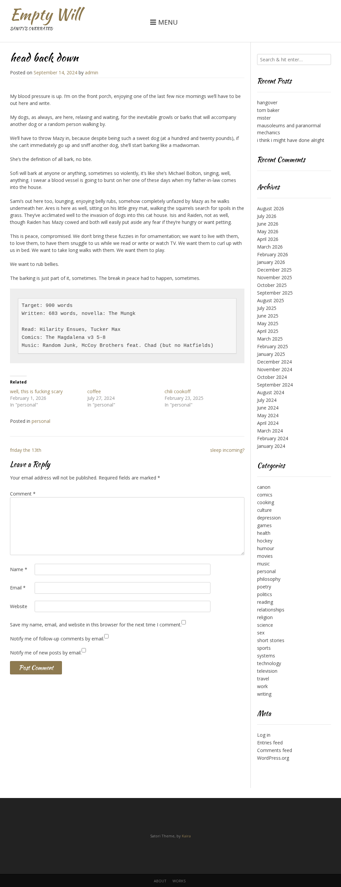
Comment (23, 493)
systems (266, 655)
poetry (264, 586)
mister (264, 118)
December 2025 (274, 270)
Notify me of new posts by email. (46, 652)
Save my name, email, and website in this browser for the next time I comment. (95, 624)
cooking (265, 502)
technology (269, 663)
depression (269, 517)
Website (18, 606)
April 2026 (267, 239)
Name (18, 569)
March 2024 (270, 431)
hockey (264, 540)
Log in (263, 735)
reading (265, 602)
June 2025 (267, 316)
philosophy (268, 579)
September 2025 (275, 293)
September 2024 (275, 385)
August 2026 (270, 208)
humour (265, 548)
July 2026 (266, 216)
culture (264, 510)
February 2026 (272, 254)
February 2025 (272, 346)
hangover (267, 102)
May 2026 (267, 231)
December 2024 (274, 362)
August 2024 (270, 392)
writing (264, 694)
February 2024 (272, 438)
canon (263, 487)
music (263, 563)
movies (265, 556)
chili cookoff (177, 391)
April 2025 (267, 331)
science (265, 625)
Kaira (186, 835)
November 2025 (274, 277)
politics (264, 594)
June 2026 (267, 224)
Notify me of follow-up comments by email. (57, 638)
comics (264, 494)
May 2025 (267, 323)
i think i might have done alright (290, 140)
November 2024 (274, 369)
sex (260, 632)
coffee (94, 391)
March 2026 (270, 247)
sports (264, 648)
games (264, 525)
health (263, 533)
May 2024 (267, 415)
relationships (270, 609)
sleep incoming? (227, 450)
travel (263, 678)
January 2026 (271, 262)
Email (18, 587)
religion (265, 617)
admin (91, 72)
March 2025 (270, 339)
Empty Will (45, 14)
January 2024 (271, 446)
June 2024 (267, 408)
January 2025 (271, 354)
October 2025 (272, 285)
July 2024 (266, 400)
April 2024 (267, 423)
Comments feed (274, 750)
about (160, 880)
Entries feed (270, 742)
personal (41, 421)
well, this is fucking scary (36, 391)
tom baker (268, 110)
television (267, 671)
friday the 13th (25, 450)
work (262, 686)
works (178, 880)
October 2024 (272, 377)
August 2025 (270, 300)
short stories (270, 640)
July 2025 (266, 308)
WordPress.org (273, 758)
